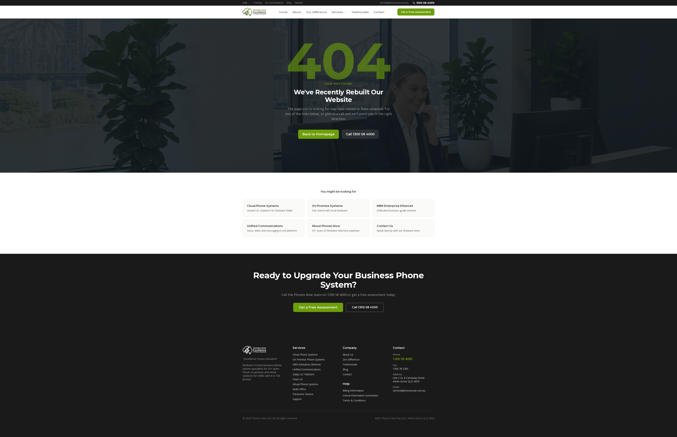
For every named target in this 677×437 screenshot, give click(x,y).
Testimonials (360, 12)
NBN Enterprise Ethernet (307, 364)
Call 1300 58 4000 (360, 134)
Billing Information (353, 390)
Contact (379, 12)
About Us (348, 354)
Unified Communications (307, 369)
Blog (289, 2)
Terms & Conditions (354, 400)
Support (297, 399)
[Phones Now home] (254, 12)
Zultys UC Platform (303, 374)
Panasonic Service (303, 394)
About (296, 12)
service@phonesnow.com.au (394, 2)
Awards (299, 2)
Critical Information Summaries (360, 395)
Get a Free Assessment (416, 12)
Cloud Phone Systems (305, 354)
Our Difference (316, 12)
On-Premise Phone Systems (309, 359)
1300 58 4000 (425, 2)
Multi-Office (299, 389)
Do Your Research (274, 2)
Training (258, 2)
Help (245, 2)
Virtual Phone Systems (305, 384)
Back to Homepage (318, 134)
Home (283, 12)
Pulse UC (298, 379)
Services (338, 12)
